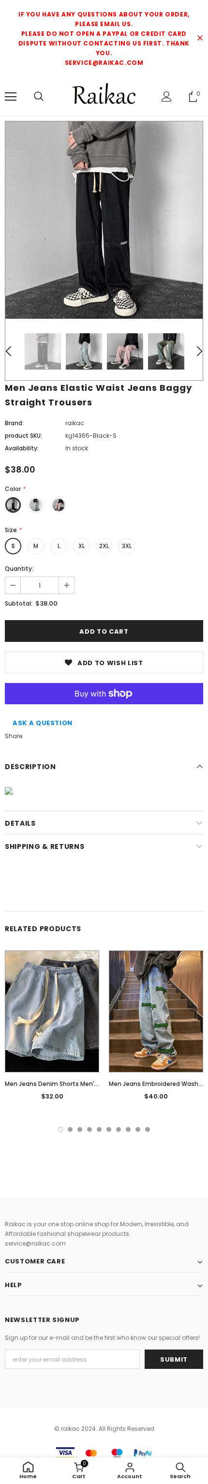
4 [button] (89, 1129)
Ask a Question (43, 722)
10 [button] (147, 1129)
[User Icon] (167, 96)
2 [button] (70, 1129)
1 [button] (60, 1129)
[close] (200, 39)
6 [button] (108, 1129)
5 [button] (99, 1129)
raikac (74, 423)
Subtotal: (18, 603)
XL (81, 546)
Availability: (22, 448)
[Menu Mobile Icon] (10, 97)
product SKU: (23, 435)
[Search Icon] (39, 97)
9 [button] (137, 1129)
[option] (104, 220)
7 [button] (118, 1129)
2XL (104, 546)
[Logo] (104, 96)
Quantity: (19, 568)
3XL (127, 546)
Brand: (14, 423)
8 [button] (128, 1129)
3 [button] (79, 1129)
